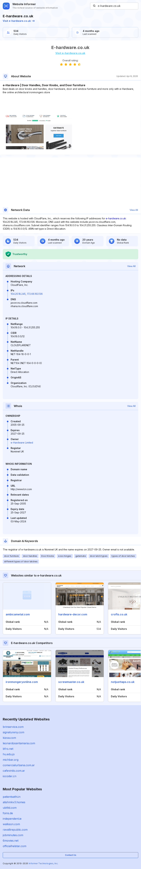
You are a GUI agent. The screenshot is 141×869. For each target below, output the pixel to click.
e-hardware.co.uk (116, 218)
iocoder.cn (9, 776)
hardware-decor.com (72, 614)
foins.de (8, 813)
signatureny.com (13, 732)
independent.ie (12, 818)
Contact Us (70, 855)
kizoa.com (9, 737)
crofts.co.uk (119, 614)
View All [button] (134, 210)
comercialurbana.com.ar (19, 765)
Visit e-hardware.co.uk (17, 20)
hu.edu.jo (9, 754)
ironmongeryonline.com (22, 682)
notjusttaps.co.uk (122, 682)
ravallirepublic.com (15, 829)
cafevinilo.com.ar (14, 770)
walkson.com (11, 824)
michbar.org (10, 759)
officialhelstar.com (14, 846)
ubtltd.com (10, 807)
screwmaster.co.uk (71, 682)
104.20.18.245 (18, 293)
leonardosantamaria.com (19, 743)
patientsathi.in (11, 796)
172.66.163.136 (35, 293)
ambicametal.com (18, 614)
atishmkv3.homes (14, 802)
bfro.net (8, 748)
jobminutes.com (13, 835)
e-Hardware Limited (22, 442)
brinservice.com (13, 726)
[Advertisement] (70, 104)
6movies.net (10, 840)
